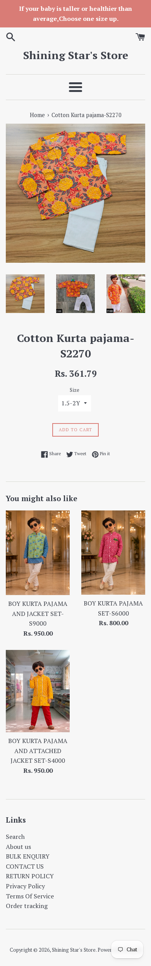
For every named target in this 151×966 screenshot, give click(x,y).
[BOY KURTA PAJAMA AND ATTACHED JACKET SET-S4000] (38, 691)
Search (15, 836)
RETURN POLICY (30, 876)
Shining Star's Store (75, 55)
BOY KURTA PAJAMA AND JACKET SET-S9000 (37, 613)
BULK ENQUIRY (28, 856)
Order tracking (27, 905)
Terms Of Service (30, 896)
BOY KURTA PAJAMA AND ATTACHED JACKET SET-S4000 (37, 750)
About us (18, 846)
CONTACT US (25, 866)
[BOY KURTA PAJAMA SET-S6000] (113, 552)
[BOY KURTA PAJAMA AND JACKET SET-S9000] (38, 552)
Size (74, 390)
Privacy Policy (25, 886)
